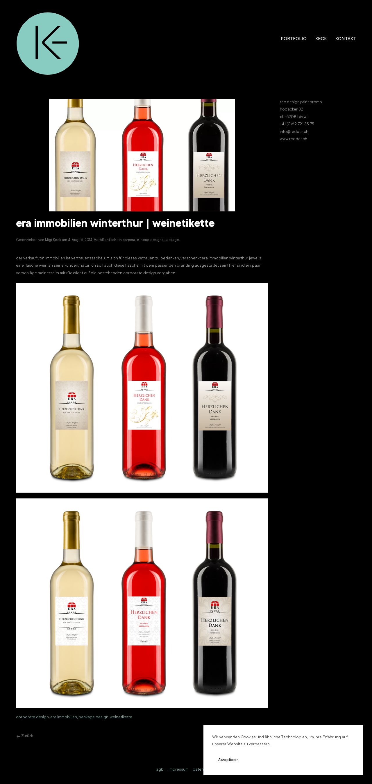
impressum (179, 769)
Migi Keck (53, 240)
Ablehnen (263, 760)
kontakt (345, 39)
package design (93, 717)
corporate (131, 240)
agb (160, 769)
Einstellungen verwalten (307, 760)
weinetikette (121, 717)
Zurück (27, 736)
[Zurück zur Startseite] (48, 39)
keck (321, 39)
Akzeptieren (228, 760)
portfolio (294, 39)
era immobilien (63, 717)
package (171, 240)
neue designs (152, 240)
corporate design (32, 717)
